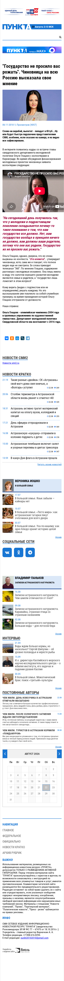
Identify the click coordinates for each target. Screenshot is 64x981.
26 (25, 793)
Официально (11, 841)
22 (46, 787)
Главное (8, 830)
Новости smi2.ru (10, 363)
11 (18, 781)
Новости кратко (13, 847)
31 (11, 799)
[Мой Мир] (17, 338)
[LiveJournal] (22, 338)
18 (18, 787)
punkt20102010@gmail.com (34, 937)
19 (25, 787)
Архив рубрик (12, 853)
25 (18, 793)
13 (32, 781)
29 (46, 793)
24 (11, 793)
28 (39, 793)
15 (46, 781)
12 (25, 781)
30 (53, 793)
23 (53, 787)
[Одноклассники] (12, 338)
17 (11, 787)
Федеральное (11, 836)
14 (39, 781)
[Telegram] (28, 338)
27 (32, 793)
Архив (58, 537)
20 (32, 787)
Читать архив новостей (49, 464)
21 (39, 787)
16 (53, 781)
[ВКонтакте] (7, 338)
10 (11, 781)
